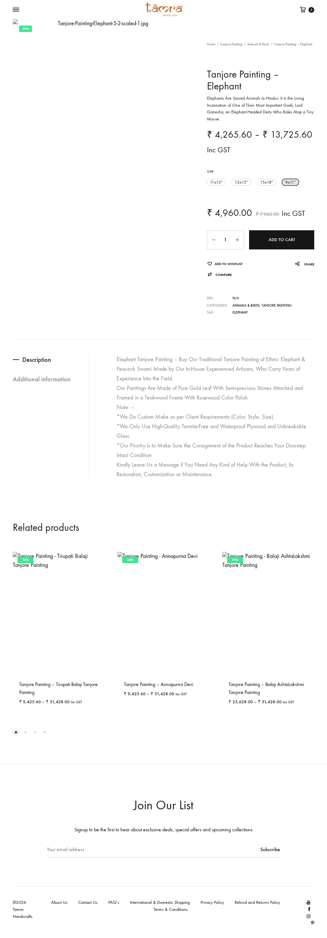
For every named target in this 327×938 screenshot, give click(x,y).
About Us (59, 902)
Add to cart (282, 239)
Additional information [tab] (42, 379)
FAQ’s (113, 902)
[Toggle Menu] (16, 9)
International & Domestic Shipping (160, 902)
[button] (216, 182)
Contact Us (87, 902)
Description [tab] (36, 359)
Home (211, 44)
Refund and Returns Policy (257, 902)
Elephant (240, 312)
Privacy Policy (212, 902)
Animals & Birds (258, 44)
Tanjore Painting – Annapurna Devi (158, 684)
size (210, 171)
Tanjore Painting (231, 44)
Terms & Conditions (170, 909)
